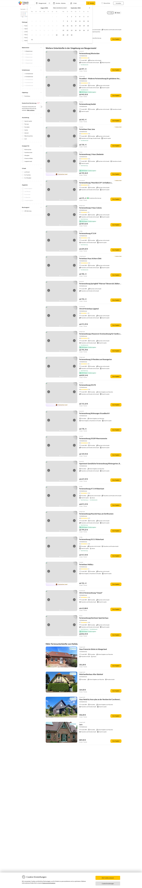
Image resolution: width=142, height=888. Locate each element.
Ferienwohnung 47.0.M (87, 233)
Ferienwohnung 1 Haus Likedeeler (91, 154)
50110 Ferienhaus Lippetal (89, 309)
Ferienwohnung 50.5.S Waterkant (91, 539)
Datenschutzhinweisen (48, 883)
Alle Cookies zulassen (108, 878)
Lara (80, 724)
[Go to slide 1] (59, 70)
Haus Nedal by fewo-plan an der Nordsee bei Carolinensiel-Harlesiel (103, 699)
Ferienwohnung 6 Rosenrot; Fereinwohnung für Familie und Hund (102, 334)
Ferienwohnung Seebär (87, 104)
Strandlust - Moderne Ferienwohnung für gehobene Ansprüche (101, 78)
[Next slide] (74, 60)
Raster (118, 12)
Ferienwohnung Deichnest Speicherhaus (93, 618)
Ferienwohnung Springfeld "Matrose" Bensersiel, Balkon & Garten (103, 284)
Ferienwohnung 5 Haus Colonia (90, 208)
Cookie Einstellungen (108, 883)
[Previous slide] (48, 60)
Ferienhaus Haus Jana (87, 129)
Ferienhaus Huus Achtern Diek (90, 258)
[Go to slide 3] (61, 70)
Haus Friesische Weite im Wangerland (93, 649)
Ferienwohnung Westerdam (89, 53)
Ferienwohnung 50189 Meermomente (93, 438)
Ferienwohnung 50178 (87, 385)
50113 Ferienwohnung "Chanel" (90, 593)
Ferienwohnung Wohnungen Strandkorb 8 (94, 413)
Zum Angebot (115, 39)
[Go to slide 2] (60, 70)
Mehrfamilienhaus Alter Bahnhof (91, 674)
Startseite (23, 9)
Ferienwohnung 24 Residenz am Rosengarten (95, 359)
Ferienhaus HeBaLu (86, 564)
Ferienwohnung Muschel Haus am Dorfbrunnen (96, 514)
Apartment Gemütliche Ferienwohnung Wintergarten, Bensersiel (102, 464)
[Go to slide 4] (62, 70)
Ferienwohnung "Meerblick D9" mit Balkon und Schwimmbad (101, 183)
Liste (111, 12)
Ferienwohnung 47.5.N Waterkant (91, 489)
